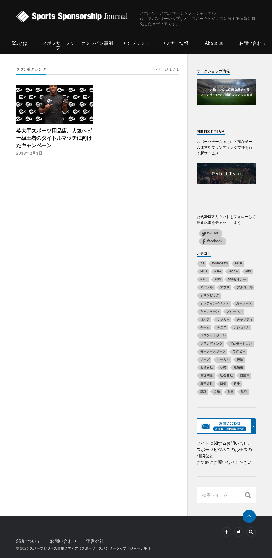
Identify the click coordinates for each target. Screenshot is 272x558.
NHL (203, 279)
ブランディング (211, 343)
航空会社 (206, 383)
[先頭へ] (249, 516)
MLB (238, 263)
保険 (240, 359)
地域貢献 (206, 367)
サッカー (223, 319)
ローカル (223, 359)
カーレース (244, 303)
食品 (230, 391)
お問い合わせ (252, 43)
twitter (212, 233)
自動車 (245, 375)
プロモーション (241, 343)
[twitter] (239, 532)
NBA (218, 271)
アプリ (225, 287)
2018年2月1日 (29, 153)
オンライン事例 (97, 43)
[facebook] (226, 532)
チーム (205, 327)
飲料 (244, 391)
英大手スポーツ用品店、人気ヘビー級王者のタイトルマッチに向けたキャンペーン (54, 138)
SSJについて (28, 541)
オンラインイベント (214, 303)
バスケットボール (213, 335)
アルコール (245, 287)
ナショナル (242, 327)
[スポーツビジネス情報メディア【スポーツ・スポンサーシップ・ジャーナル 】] (78, 17)
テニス (222, 327)
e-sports (220, 263)
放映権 (238, 367)
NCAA (233, 271)
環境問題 (206, 375)
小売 (223, 367)
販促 (223, 383)
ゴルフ (205, 319)
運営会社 (95, 541)
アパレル (206, 287)
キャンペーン (209, 311)
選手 (237, 383)
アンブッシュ (136, 43)
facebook (214, 241)
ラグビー (239, 351)
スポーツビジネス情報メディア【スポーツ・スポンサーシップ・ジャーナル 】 (91, 548)
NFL (248, 271)
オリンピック (209, 295)
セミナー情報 (174, 43)
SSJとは (19, 43)
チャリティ (245, 319)
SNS (218, 279)
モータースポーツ (213, 351)
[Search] (248, 495)
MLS (203, 271)
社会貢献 (226, 375)
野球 (203, 391)
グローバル (235, 311)
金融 (217, 391)
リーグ (205, 359)
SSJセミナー (237, 279)
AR (202, 263)
